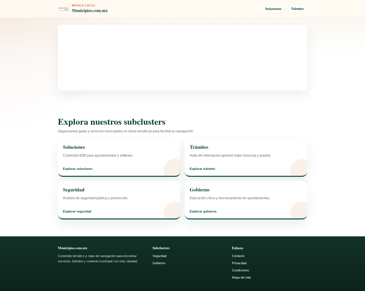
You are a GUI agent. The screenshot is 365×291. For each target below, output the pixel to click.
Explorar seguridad (77, 211)
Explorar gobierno (203, 211)
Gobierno (159, 263)
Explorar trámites (202, 169)
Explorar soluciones (78, 169)
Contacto (238, 256)
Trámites (297, 9)
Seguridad (159, 256)
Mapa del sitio (241, 277)
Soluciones (273, 9)
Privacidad (239, 263)
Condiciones (240, 270)
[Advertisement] (182, 57)
